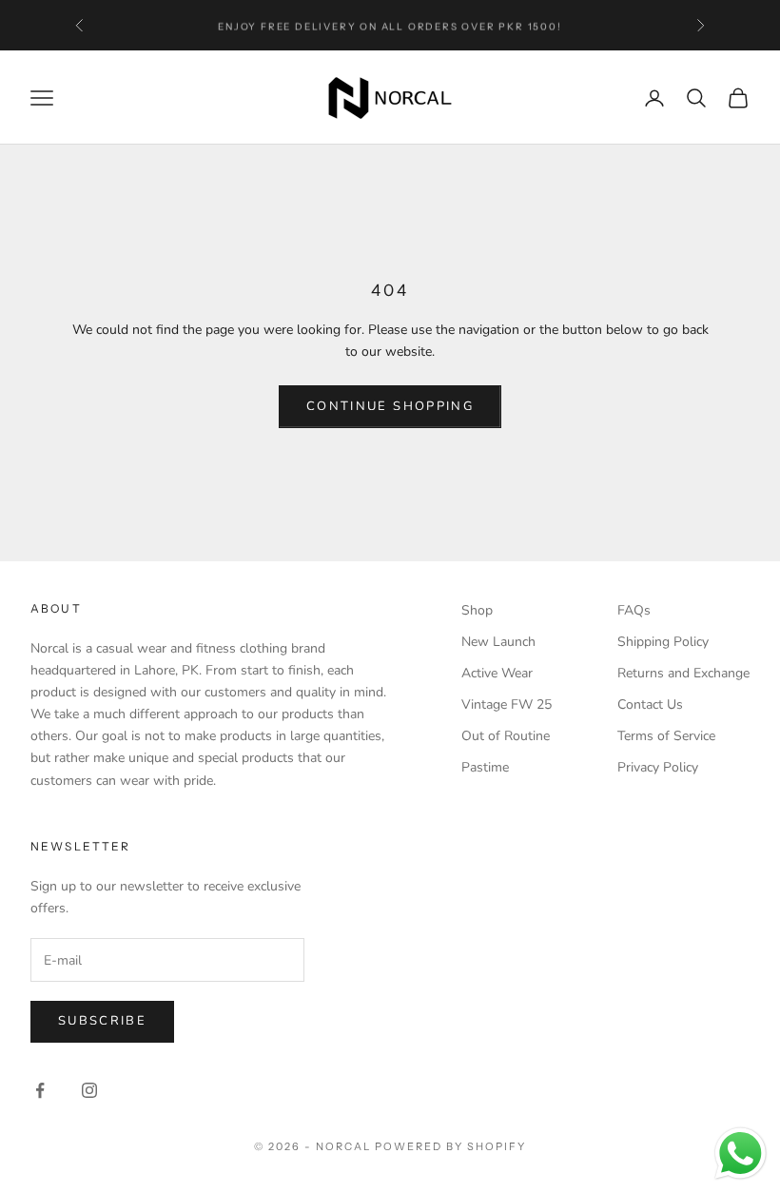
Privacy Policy (657, 767)
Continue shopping (390, 406)
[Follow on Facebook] (39, 1090)
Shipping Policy (663, 642)
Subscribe (102, 1020)
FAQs (634, 610)
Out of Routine (505, 736)
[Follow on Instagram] (89, 1090)
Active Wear (497, 673)
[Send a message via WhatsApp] (740, 1153)
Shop (477, 610)
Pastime (485, 767)
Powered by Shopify (450, 1146)
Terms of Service (666, 736)
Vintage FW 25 (506, 704)
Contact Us (650, 704)
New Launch (498, 642)
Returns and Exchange (683, 673)
